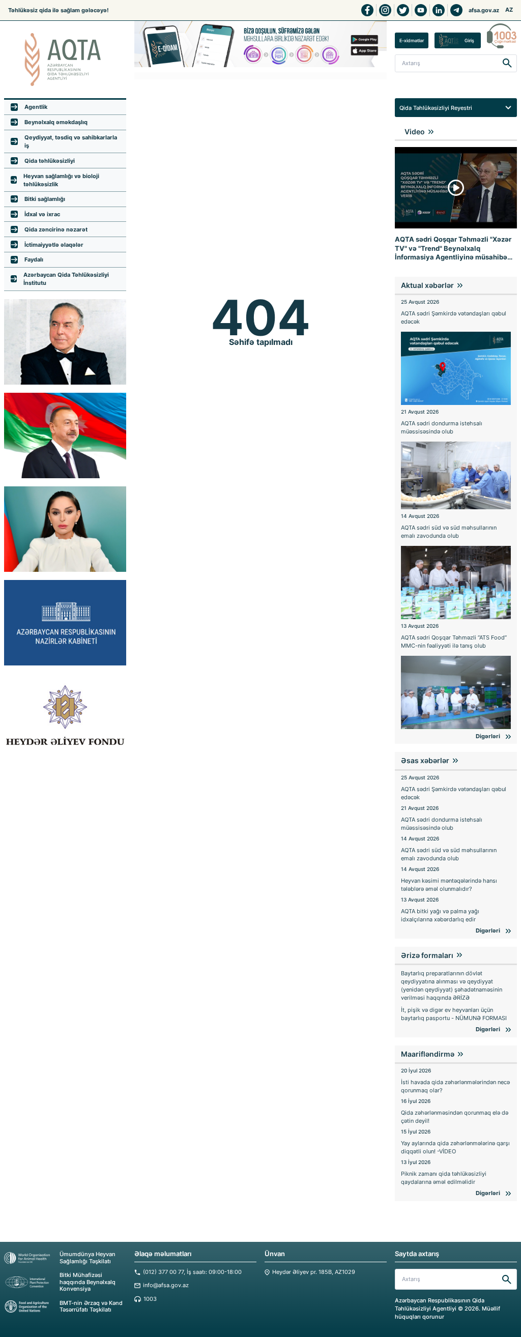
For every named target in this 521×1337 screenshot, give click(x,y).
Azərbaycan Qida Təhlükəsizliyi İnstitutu (66, 278)
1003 (150, 1299)
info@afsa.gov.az (166, 1285)
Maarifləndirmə (427, 1054)
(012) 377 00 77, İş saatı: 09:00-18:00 (192, 1272)
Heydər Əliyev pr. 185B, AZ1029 (313, 1272)
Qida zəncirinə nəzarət (56, 229)
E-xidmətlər (411, 40)
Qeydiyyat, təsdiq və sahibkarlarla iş (70, 141)
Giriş (469, 40)
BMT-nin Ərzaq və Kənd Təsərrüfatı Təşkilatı (91, 1306)
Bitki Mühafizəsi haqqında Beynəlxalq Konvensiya (87, 1282)
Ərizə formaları (427, 955)
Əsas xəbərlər (425, 760)
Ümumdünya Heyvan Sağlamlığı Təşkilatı (87, 1258)
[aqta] (65, 59)
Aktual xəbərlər (427, 285)
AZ (509, 10)
